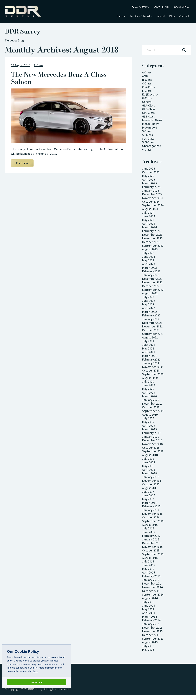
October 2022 (151, 286)
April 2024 (148, 223)
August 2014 (150, 598)
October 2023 (151, 242)
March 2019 (149, 429)
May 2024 (148, 220)
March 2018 (149, 473)
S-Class (146, 131)
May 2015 (148, 569)
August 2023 (150, 249)
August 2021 (150, 337)
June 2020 (148, 385)
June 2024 (148, 216)
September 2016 (153, 521)
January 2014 (150, 624)
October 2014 (151, 591)
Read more (22, 163)
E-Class (146, 91)
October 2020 (151, 370)
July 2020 (148, 381)
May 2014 (148, 609)
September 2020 (153, 374)
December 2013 (152, 627)
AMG (145, 76)
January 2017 (150, 510)
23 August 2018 (20, 65)
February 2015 (151, 576)
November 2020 (152, 367)
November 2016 (152, 514)
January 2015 (150, 580)
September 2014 (153, 594)
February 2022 (151, 315)
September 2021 (153, 334)
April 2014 (148, 613)
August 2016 (150, 525)
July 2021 (148, 341)
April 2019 (148, 425)
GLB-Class (148, 109)
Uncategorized (151, 146)
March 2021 (149, 356)
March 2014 (149, 616)
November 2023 (152, 238)
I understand (36, 682)
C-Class (146, 83)
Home (121, 16)
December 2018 (152, 440)
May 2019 (148, 422)
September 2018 (153, 451)
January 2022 (150, 319)
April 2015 (148, 572)
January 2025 (150, 190)
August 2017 (150, 488)
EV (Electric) (150, 94)
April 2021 (148, 352)
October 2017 (151, 484)
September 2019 (153, 411)
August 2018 (150, 455)
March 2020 (149, 396)
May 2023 (148, 260)
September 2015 (153, 554)
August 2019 (150, 414)
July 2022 (148, 297)
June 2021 (148, 345)
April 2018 (148, 469)
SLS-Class (148, 142)
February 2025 (151, 187)
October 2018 (151, 447)
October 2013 (151, 635)
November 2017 (152, 480)
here (35, 671)
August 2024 (150, 209)
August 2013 (150, 642)
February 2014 (151, 620)
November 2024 (152, 198)
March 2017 (149, 502)
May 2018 (148, 466)
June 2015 (148, 565)
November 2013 (152, 631)
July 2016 (148, 528)
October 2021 (151, 330)
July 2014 (148, 602)
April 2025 (148, 179)
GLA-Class (148, 105)
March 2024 (149, 227)
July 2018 (148, 458)
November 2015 (152, 547)
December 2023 (152, 234)
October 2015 (151, 550)
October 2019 (151, 407)
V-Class (146, 149)
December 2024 (152, 194)
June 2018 (148, 462)
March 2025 (149, 183)
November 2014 (152, 587)
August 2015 (150, 558)
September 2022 (153, 289)
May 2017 (148, 499)
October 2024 (151, 201)
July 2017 (148, 491)
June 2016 (148, 532)
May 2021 (148, 348)
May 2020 (148, 389)
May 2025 (148, 176)
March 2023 (149, 267)
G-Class (147, 98)
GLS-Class (148, 116)
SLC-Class (148, 138)
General (147, 102)
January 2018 (150, 477)
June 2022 (148, 301)
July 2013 (148, 646)
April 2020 (148, 392)
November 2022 (152, 282)
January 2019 (150, 436)
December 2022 (152, 278)
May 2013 (148, 649)
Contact (184, 16)
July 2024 (148, 212)
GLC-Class (148, 113)
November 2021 (152, 326)
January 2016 (150, 539)
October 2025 (151, 172)
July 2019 (148, 418)
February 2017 (151, 506)
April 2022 (148, 308)
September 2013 (153, 638)
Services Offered (139, 16)
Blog (172, 16)
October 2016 (151, 517)
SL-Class (147, 135)
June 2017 (148, 495)
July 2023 (148, 253)
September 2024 (153, 205)
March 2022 (149, 312)
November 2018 (152, 444)
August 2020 (150, 378)
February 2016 (151, 536)
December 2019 (152, 403)
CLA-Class (148, 87)
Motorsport (149, 127)
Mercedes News (152, 120)
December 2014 (152, 583)
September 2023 (153, 245)
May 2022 (148, 304)
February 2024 (151, 231)
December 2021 (152, 323)
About (161, 16)
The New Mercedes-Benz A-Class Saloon (59, 78)
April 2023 (148, 264)
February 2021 (151, 359)
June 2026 (148, 168)
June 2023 (148, 256)
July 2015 (148, 561)
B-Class (147, 80)
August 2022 (150, 293)
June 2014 (148, 605)
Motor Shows (150, 124)
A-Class (38, 65)
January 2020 (150, 400)
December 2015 (152, 543)
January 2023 (150, 275)
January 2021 (150, 363)
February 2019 (151, 433)
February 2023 (151, 271)
